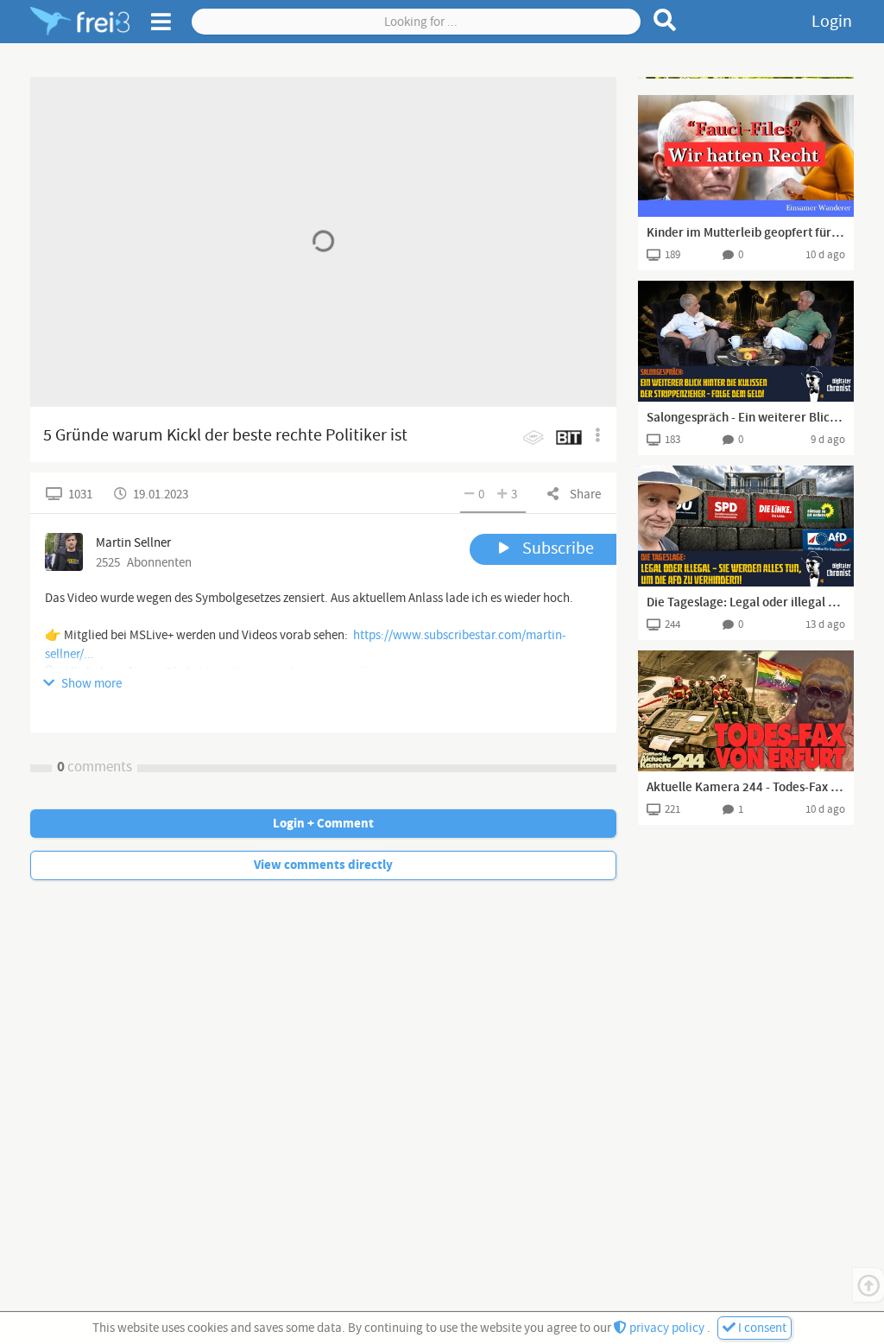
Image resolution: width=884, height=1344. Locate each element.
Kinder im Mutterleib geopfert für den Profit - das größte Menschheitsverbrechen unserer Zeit (746, 233)
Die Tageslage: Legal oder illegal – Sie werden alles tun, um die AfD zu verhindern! (746, 603)
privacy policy (667, 1328)
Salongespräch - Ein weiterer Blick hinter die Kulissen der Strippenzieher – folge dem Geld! (746, 418)
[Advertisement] (746, 78)
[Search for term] (665, 19)
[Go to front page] (79, 21)
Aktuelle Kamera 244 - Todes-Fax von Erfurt (746, 787)
